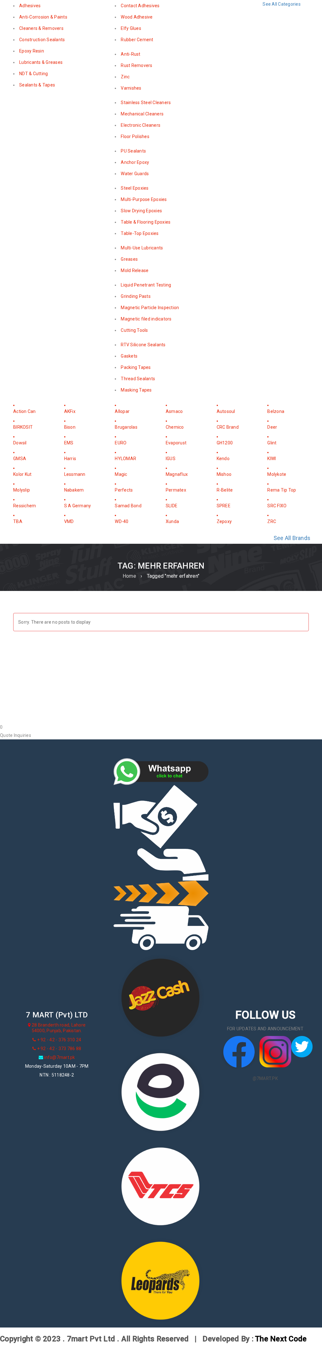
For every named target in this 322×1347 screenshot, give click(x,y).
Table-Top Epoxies (139, 233)
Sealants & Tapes (37, 84)
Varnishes (131, 88)
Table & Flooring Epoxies (145, 222)
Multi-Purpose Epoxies (144, 199)
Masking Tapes (136, 389)
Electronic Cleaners (140, 125)
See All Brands (292, 538)
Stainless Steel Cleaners (146, 102)
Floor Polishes (135, 136)
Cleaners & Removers (41, 28)
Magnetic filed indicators (146, 318)
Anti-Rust (130, 54)
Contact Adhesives (140, 5)
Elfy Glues (131, 28)
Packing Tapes (136, 367)
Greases (129, 259)
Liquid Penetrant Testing (146, 284)
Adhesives (30, 5)
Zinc (125, 76)
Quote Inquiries (15, 735)
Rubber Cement (137, 39)
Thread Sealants (138, 378)
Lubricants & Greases (41, 62)
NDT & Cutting (33, 73)
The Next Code (281, 1338)
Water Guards (135, 173)
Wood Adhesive (137, 16)
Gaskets (129, 356)
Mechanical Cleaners (142, 113)
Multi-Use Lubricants (142, 247)
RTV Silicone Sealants (143, 344)
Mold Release (134, 270)
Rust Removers (136, 65)
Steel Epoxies (134, 188)
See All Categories (282, 4)
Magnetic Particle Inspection (150, 307)
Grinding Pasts (136, 296)
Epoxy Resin (31, 50)
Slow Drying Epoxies (141, 210)
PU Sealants (133, 150)
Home (129, 576)
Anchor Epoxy (135, 162)
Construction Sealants (42, 39)
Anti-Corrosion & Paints (43, 16)
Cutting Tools (134, 330)
